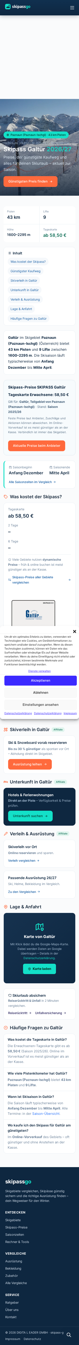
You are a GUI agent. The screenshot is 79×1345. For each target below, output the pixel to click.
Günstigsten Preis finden (28, 181)
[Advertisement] (39, 57)
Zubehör (11, 1276)
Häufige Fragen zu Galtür (29, 318)
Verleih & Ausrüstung (25, 299)
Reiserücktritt (17, 1013)
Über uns (12, 1310)
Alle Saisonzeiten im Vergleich (30, 482)
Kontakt (10, 1317)
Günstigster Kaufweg (26, 271)
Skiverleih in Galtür (24, 280)
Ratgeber (12, 1303)
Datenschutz (32, 1339)
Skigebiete (13, 1220)
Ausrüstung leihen (27, 764)
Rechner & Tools (17, 1242)
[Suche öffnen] (69, 1335)
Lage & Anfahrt (21, 309)
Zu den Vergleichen (22, 892)
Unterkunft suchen (28, 816)
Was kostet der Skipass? (28, 261)
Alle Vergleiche (16, 1283)
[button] (74, 631)
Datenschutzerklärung (18, 713)
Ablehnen (40, 693)
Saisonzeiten (14, 1235)
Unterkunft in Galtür (25, 290)
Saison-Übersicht (45, 1113)
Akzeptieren (40, 681)
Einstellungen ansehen (41, 705)
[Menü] (72, 8)
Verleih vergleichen (21, 860)
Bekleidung (13, 1268)
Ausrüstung (13, 1261)
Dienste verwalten (39, 671)
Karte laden (42, 969)
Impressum (70, 713)
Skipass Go (22, 7)
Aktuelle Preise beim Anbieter (36, 445)
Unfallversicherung (48, 1013)
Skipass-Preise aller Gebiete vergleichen (32, 579)
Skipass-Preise (16, 1227)
